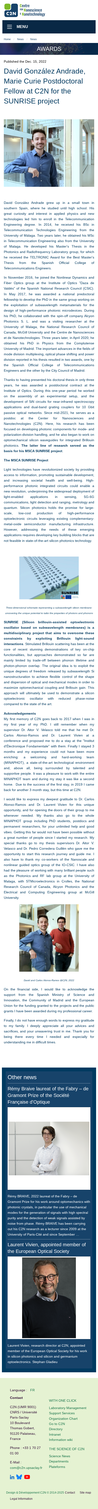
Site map (85, 1492)
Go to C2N (57, 1424)
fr (32, 1390)
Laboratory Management (67, 1408)
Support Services (62, 1413)
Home (7, 39)
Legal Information (21, 1498)
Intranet (55, 1434)
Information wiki (61, 1440)
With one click (62, 1400)
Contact (70, 1492)
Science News (59, 1456)
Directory (56, 1429)
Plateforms (57, 1467)
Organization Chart (63, 1418)
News (20, 39)
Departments (59, 1461)
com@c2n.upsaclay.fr (26, 1468)
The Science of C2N (66, 1449)
